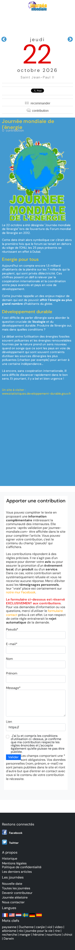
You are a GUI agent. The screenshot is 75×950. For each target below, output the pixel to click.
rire (57, 931)
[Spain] (39, 917)
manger (25, 934)
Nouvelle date (12, 884)
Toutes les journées (16, 888)
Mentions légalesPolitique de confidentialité (21, 865)
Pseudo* (12, 629)
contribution (40, 110)
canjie (40, 927)
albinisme (9, 931)
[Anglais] (12, 917)
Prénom (11, 673)
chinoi (67, 934)
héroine (38, 934)
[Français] (5, 917)
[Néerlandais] (19, 917)
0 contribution (13, 130)
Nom (9, 659)
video (59, 927)
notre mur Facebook (20, 592)
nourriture (53, 934)
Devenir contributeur (17, 893)
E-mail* (11, 644)
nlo (21, 931)
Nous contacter (13, 902)
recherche (9, 934)
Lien (9, 721)
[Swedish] (25, 917)
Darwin (9, 938)
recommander (40, 103)
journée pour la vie (38, 931)
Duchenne (26, 927)
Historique (9, 858)
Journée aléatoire (15, 897)
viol (49, 927)
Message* (13, 688)
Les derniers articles (17, 872)
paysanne (9, 927)
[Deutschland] (32, 917)
